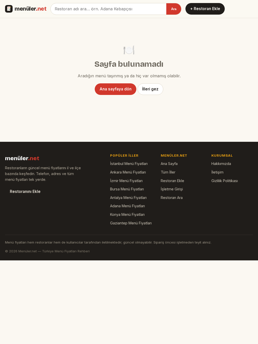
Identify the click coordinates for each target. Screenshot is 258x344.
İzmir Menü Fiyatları (126, 181)
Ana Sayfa (169, 163)
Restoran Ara (172, 197)
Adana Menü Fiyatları (127, 206)
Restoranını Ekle (25, 191)
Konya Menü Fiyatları (127, 214)
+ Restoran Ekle (205, 8)
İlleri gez (150, 89)
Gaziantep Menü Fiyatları (131, 223)
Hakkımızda (221, 163)
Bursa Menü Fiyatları (127, 189)
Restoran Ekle (172, 181)
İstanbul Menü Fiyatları (129, 163)
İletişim (217, 172)
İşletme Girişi (172, 189)
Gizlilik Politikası (224, 181)
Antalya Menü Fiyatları (128, 197)
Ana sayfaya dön (116, 89)
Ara (173, 9)
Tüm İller (168, 172)
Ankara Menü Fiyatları (128, 172)
